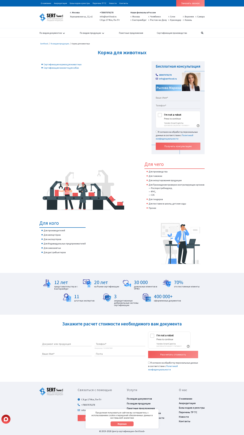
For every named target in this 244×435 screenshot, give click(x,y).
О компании (46, 3)
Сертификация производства (172, 32)
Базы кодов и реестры (80, 3)
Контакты (123, 3)
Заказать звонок (190, 3)
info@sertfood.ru (108, 16)
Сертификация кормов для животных (62, 64)
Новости (113, 3)
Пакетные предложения (131, 32)
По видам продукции (90, 32)
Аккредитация (60, 3)
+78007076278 (106, 12)
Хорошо (122, 423)
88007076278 (165, 74)
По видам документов (50, 32)
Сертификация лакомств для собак (61, 67)
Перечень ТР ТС (99, 3)
